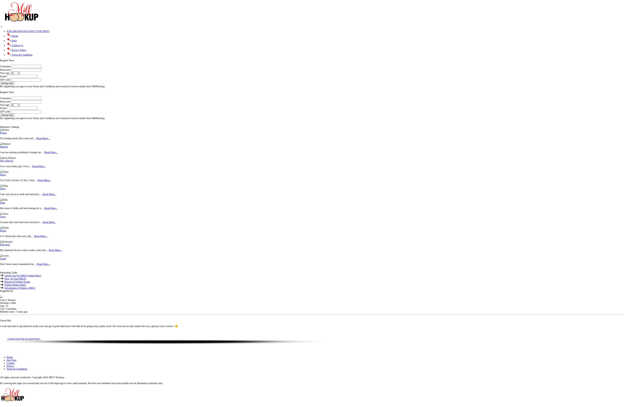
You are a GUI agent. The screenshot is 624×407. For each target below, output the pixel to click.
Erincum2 (5, 244)
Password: (5, 69)
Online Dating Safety (15, 285)
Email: (3, 76)
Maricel (4, 146)
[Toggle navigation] (1, 26)
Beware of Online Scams (17, 281)
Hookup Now (7, 83)
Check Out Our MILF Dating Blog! (22, 275)
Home (9, 357)
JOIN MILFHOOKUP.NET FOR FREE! (28, 31)
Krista (3, 230)
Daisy (3, 174)
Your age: (5, 73)
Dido (2, 202)
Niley (3, 188)
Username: (5, 66)
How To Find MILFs (15, 278)
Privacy (10, 366)
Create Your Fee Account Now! (24, 338)
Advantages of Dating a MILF (19, 288)
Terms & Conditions (16, 369)
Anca (3, 216)
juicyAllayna (6, 160)
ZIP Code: (5, 79)
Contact (10, 363)
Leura (3, 258)
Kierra (3, 132)
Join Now (11, 360)
